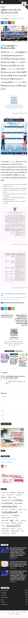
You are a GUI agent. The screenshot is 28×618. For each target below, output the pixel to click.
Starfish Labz (20, 492)
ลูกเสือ (2, 515)
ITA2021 (10, 302)
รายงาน (20, 512)
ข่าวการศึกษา (4, 592)
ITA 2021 (12, 162)
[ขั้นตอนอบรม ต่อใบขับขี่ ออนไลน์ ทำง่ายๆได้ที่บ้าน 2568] (5, 356)
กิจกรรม (13, 612)
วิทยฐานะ (16, 515)
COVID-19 (13, 492)
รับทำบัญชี (9, 462)
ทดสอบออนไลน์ (9, 506)
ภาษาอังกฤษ (12, 509)
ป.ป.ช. (12, 52)
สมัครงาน (17, 520)
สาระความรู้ (11, 613)
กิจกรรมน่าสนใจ (4, 590)
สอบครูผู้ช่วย (13, 523)
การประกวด (18, 495)
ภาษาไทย (19, 509)
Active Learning (4, 492)
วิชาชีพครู (24, 612)
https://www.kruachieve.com (14, 339)
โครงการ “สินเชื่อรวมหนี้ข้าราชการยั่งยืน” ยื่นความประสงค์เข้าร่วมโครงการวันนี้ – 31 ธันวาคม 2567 (14, 362)
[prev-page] (13, 369)
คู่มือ (15, 497)
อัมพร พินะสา (13, 528)
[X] (5, 22)
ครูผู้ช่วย (3, 497)
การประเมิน (11, 69)
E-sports (3, 462)
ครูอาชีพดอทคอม (5, 18)
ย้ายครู (25, 509)
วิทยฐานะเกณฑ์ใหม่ (5, 517)
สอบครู (7, 523)
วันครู (10, 515)
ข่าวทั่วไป (6, 5)
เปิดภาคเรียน (19, 528)
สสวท (2, 523)
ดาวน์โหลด (17, 500)
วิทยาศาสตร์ (4, 520)
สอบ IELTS (3, 459)
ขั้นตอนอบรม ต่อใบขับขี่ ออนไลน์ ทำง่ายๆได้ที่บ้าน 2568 (4, 361)
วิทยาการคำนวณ (15, 517)
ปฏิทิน (3, 45)
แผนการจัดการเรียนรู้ (5, 533)
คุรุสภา (10, 497)
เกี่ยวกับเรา (17, 613)
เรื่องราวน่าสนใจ (4, 597)
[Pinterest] (9, 22)
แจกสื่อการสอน (4, 604)
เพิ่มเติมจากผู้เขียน (18, 351)
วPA (7, 515)
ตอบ (6, 386)
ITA (15, 45)
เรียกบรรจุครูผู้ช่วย (5, 530)
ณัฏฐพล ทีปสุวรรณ (6, 500)
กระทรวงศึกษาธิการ (10, 494)
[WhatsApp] (13, 22)
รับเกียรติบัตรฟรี (9, 512)
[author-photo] (14, 332)
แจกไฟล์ (22, 530)
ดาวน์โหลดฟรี (6, 503)
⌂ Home (3, 612)
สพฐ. (12, 520)
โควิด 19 (13, 533)
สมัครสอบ (23, 520)
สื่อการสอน (20, 523)
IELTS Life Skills (11, 459)
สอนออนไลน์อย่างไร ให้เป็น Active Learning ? (7, 316)
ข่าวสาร (8, 612)
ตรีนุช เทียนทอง (18, 503)
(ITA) (17, 62)
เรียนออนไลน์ (15, 531)
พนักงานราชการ (4, 509)
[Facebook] (2, 22)
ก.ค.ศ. (3, 495)
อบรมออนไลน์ (13, 526)
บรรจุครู (20, 506)
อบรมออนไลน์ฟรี (5, 528)
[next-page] (15, 369)
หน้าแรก (2, 5)
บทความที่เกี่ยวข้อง (9, 351)
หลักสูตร (3, 525)
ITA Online (6, 302)
